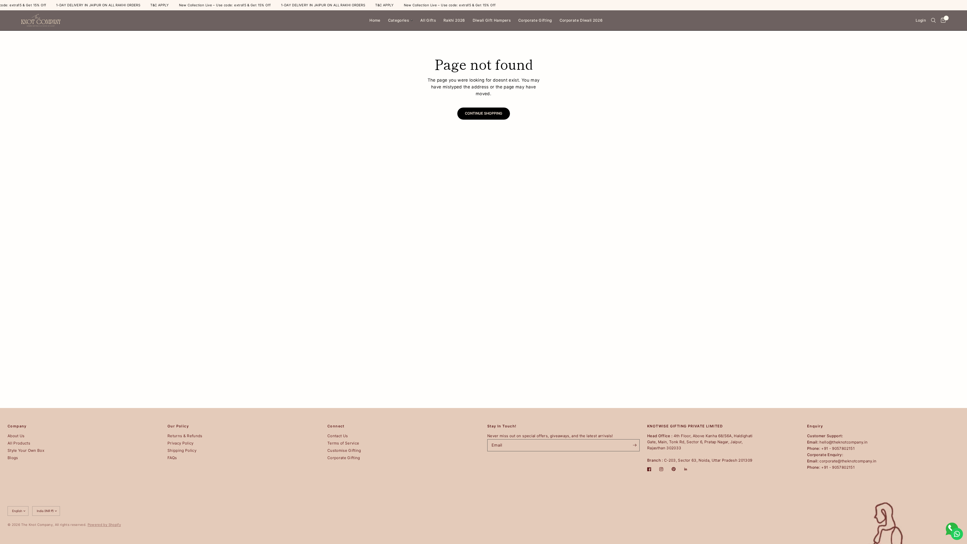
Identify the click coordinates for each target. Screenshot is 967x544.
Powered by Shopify (104, 525)
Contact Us (337, 435)
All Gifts (428, 20)
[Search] (933, 20)
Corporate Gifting (535, 20)
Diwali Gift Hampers (492, 20)
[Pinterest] (677, 469)
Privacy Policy (180, 443)
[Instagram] (664, 469)
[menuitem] (375, 20)
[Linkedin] (689, 469)
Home (374, 20)
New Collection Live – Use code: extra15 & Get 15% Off (213, 5)
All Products (19, 443)
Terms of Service (343, 443)
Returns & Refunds (184, 435)
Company (17, 426)
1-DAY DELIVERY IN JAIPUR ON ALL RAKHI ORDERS (86, 5)
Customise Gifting (344, 450)
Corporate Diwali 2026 (581, 20)
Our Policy (178, 426)
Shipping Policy (181, 450)
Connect (335, 426)
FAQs (172, 457)
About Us (16, 435)
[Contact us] (957, 534)
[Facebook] (652, 469)
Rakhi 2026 (454, 20)
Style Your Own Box (26, 450)
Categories (398, 20)
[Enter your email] (635, 445)
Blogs (13, 457)
